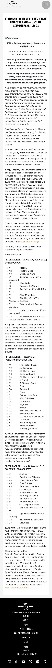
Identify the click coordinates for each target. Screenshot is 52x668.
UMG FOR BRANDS (26, 628)
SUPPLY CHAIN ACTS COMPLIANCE (26, 654)
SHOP (26, 641)
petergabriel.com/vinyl (28, 241)
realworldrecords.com (18, 587)
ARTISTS (26, 620)
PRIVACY (26, 650)
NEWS (26, 624)
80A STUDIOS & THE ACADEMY (26, 633)
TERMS (26, 647)
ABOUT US (26, 637)
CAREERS (26, 616)
